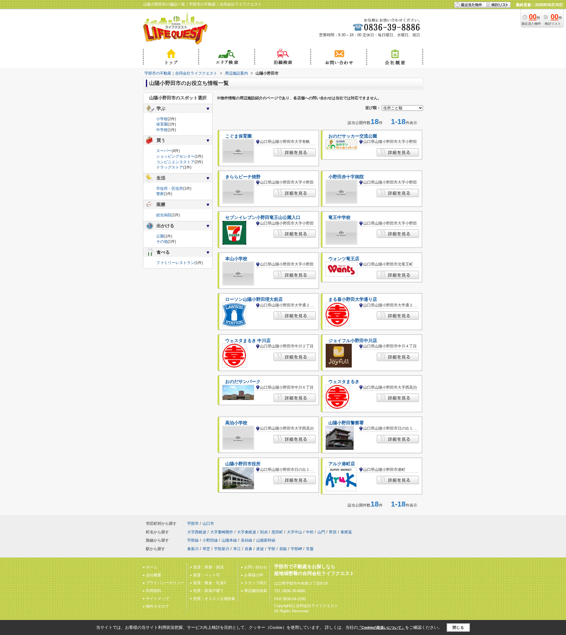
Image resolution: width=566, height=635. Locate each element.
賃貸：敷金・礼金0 (209, 582)
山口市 (208, 523)
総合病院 (164, 215)
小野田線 (210, 540)
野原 (333, 532)
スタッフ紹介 (255, 582)
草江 (237, 549)
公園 (160, 236)
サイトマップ (157, 598)
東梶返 (346, 532)
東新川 (193, 549)
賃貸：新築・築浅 (208, 567)
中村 (310, 532)
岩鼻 (248, 549)
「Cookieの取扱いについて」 (381, 628)
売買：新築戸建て (208, 590)
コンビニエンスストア (175, 162)
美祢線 (246, 540)
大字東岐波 (246, 532)
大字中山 (294, 532)
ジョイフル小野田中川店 (352, 340)
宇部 (271, 549)
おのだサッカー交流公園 (352, 136)
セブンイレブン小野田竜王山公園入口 (262, 217)
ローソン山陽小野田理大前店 (254, 299)
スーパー (164, 151)
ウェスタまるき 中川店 (248, 340)
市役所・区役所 (169, 188)
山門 (321, 532)
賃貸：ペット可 (206, 575)
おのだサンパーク (243, 381)
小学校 (162, 119)
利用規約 (153, 590)
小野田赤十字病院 (346, 176)
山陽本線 (229, 540)
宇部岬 (296, 549)
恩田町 (277, 532)
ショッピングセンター (175, 156)
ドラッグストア (169, 167)
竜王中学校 (339, 217)
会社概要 (153, 575)
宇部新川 (221, 549)
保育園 (162, 124)
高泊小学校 (236, 422)
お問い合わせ (255, 567)
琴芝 (206, 549)
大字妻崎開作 (221, 532)
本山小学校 (236, 258)
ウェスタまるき (343, 381)
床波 (260, 549)
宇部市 (193, 523)
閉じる (458, 627)
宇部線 (193, 540)
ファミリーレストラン (175, 262)
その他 (162, 241)
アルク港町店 (341, 463)
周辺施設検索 (255, 590)
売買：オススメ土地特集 (214, 598)
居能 (283, 549)
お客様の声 (253, 575)
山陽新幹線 (265, 540)
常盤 (310, 549)
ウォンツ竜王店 (343, 258)
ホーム (151, 567)
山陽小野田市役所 (243, 463)
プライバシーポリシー (165, 582)
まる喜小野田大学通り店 (352, 299)
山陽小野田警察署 (346, 422)
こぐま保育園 (238, 136)
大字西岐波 (196, 532)
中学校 (162, 130)
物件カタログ (157, 606)
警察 (160, 194)
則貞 (264, 532)
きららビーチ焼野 (243, 176)
